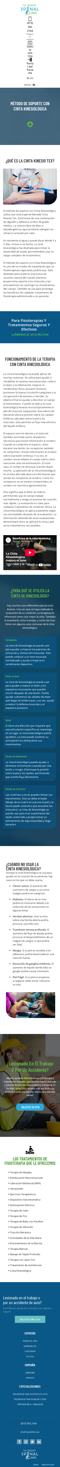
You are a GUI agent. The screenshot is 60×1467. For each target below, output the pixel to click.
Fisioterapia (30, 1351)
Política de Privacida (48, 1465)
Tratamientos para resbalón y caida (30, 1399)
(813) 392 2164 (29, 1423)
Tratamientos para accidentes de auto (30, 1394)
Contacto (30, 1378)
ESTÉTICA (30, 1356)
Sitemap (35, 1465)
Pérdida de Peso (30, 1341)
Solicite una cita (30, 1319)
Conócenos (30, 1373)
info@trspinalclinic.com (30, 1431)
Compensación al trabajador (30, 1404)
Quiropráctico (30, 1346)
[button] (27, 85)
